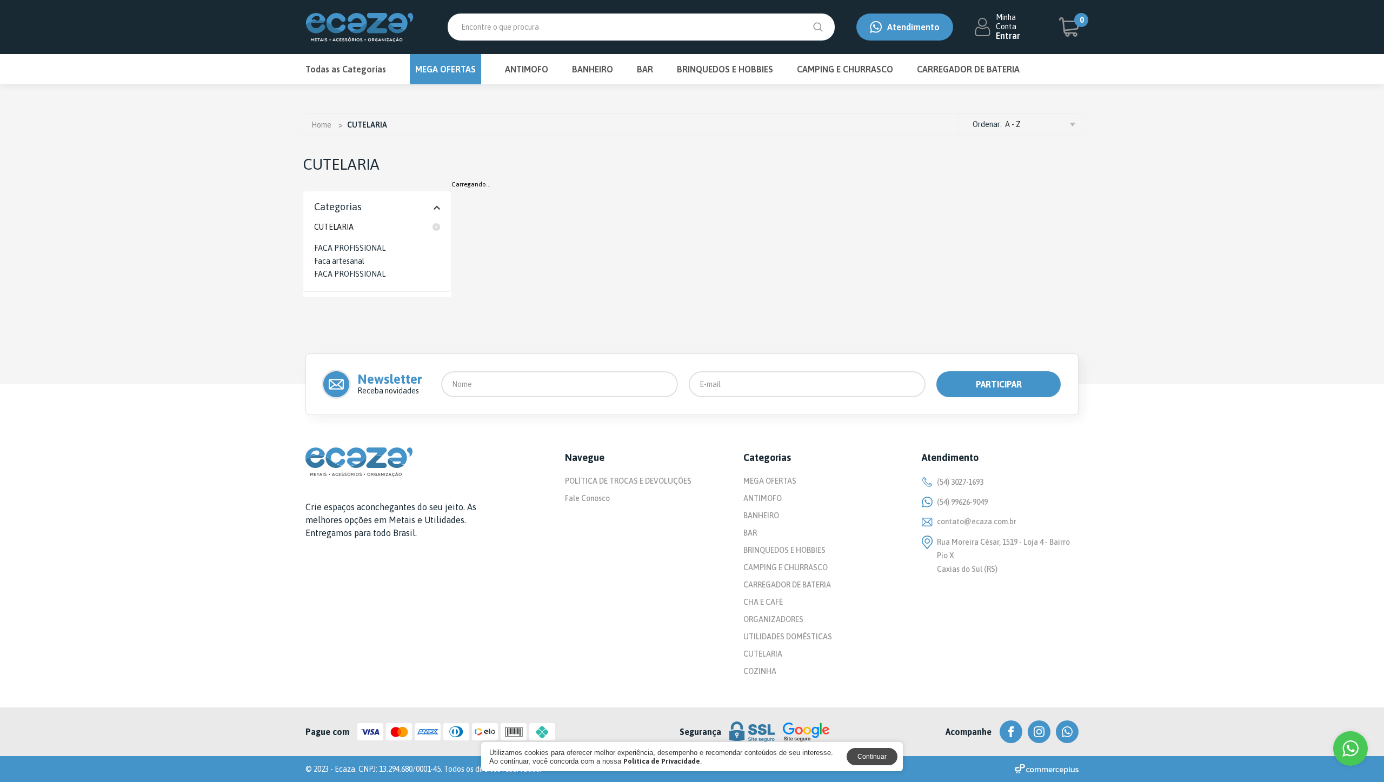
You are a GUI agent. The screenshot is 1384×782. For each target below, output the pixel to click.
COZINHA (759, 671)
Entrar (1008, 36)
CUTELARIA (334, 227)
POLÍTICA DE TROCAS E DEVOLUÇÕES (628, 481)
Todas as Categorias (345, 69)
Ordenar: (987, 124)
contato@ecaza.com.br (976, 521)
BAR (645, 69)
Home (321, 125)
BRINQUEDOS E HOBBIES (725, 69)
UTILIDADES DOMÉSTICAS (787, 636)
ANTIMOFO (526, 69)
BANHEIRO (592, 69)
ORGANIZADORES (773, 619)
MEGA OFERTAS (445, 69)
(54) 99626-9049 (962, 502)
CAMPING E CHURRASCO (845, 69)
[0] (1069, 27)
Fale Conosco (587, 498)
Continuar (872, 756)
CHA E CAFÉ (763, 602)
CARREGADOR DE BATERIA (968, 69)
